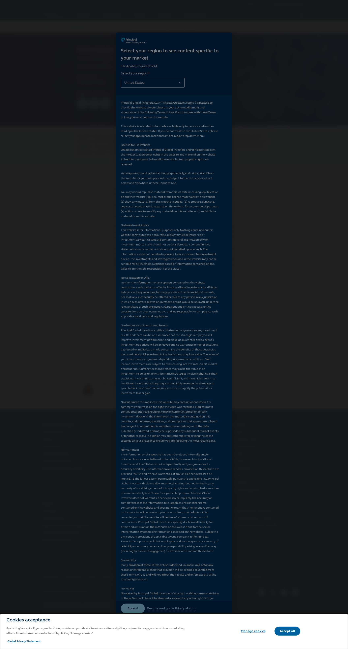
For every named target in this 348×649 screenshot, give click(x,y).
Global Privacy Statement (24, 641)
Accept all (287, 631)
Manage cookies (253, 631)
